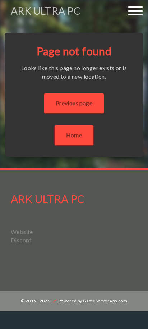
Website (22, 231)
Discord (21, 240)
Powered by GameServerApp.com (92, 300)
